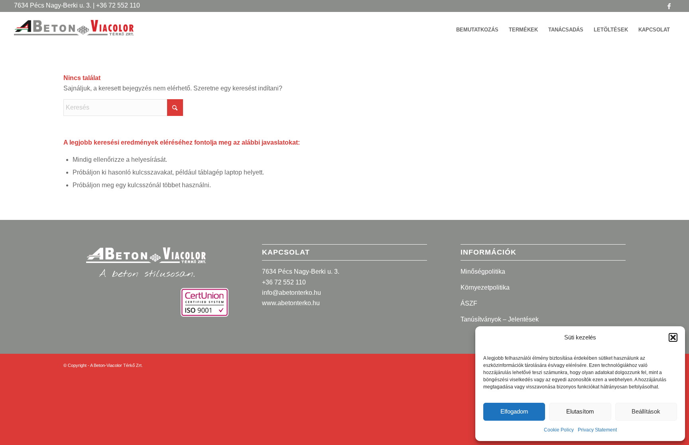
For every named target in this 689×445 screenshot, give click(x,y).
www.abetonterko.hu (291, 303)
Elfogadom (514, 411)
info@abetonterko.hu (291, 292)
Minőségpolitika (483, 271)
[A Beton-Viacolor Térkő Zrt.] (74, 34)
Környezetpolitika (485, 287)
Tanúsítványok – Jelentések (500, 319)
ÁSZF (469, 303)
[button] (673, 337)
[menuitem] (477, 30)
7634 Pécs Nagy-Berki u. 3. (300, 271)
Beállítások (646, 411)
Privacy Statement (597, 430)
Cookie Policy (559, 430)
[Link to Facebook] (669, 6)
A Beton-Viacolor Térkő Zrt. (116, 365)
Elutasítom (580, 411)
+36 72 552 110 (284, 282)
